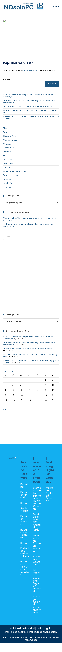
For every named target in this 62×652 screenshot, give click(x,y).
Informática (8, 163)
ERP (5, 155)
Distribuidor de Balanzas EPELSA (37, 543)
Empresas (7, 151)
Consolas (7, 144)
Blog (5, 128)
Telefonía (7, 183)
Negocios (7, 167)
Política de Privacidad (22, 628)
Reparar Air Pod (24, 495)
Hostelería (7, 159)
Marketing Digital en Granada (37, 584)
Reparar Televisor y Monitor (24, 568)
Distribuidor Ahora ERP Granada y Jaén (37, 522)
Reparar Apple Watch (24, 506)
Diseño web (8, 148)
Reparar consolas (24, 520)
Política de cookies (16, 632)
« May (5, 409)
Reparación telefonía (24, 533)
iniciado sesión (30, 70)
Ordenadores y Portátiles (14, 171)
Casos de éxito (9, 136)
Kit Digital (36, 571)
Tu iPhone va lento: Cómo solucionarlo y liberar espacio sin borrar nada (29, 101)
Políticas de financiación (43, 632)
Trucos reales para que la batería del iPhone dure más (27, 106)
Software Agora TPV (37, 560)
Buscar (6, 79)
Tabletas (7, 179)
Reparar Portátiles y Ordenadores (24, 549)
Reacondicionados (11, 175)
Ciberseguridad (10, 140)
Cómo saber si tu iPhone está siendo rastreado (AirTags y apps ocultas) (31, 117)
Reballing (24, 485)
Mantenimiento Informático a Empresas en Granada (37, 498)
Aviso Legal (43, 628)
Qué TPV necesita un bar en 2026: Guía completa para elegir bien (31, 111)
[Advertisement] (31, 276)
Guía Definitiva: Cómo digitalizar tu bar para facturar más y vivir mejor (29, 95)
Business (7, 132)
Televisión (7, 187)
